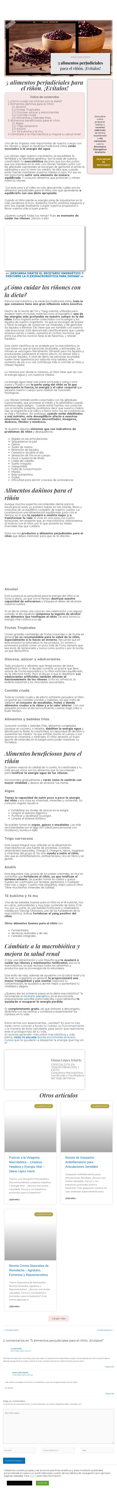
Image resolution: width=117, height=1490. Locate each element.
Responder (109, 1367)
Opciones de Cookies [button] (19, 1483)
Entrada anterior (11, 1330)
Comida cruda (24, 115)
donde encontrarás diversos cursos (40, 1039)
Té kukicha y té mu (27, 131)
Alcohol (19, 107)
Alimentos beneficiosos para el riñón (34, 120)
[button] (58, 1318)
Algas (17, 123)
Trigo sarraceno (25, 126)
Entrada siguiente (105, 1330)
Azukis (19, 128)
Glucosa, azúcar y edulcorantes (35, 112)
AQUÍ (33, 1476)
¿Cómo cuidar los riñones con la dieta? (35, 101)
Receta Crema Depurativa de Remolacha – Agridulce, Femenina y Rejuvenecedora (29, 1270)
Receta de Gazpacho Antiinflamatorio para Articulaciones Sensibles (81, 1162)
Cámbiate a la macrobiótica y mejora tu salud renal (44, 134)
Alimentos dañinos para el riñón (31, 104)
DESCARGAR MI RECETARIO (104, 162)
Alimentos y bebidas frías (31, 118)
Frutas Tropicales (26, 109)
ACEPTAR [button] (42, 1483)
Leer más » (14, 1199)
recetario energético (36, 996)
